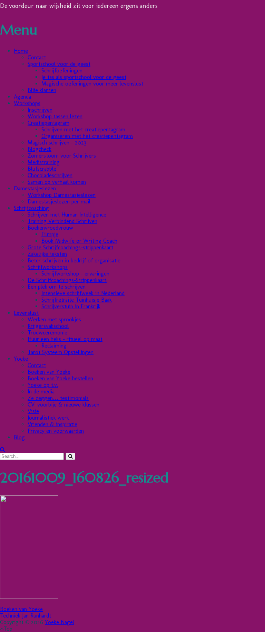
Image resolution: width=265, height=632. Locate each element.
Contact (37, 57)
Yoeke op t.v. (43, 385)
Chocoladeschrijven (50, 175)
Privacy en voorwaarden (56, 431)
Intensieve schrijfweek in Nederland (83, 293)
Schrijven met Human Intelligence (67, 214)
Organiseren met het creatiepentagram (87, 136)
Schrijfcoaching (31, 208)
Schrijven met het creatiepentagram (83, 129)
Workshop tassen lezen (55, 116)
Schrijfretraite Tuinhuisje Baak (76, 300)
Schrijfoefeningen (61, 70)
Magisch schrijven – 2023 (57, 142)
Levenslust (26, 313)
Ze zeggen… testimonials (58, 398)
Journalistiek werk (48, 417)
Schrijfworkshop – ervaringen (75, 273)
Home (21, 51)
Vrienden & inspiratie (52, 424)
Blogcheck (39, 149)
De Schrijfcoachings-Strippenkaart (67, 280)
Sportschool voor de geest (59, 64)
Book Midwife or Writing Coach (79, 241)
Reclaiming (54, 345)
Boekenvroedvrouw (50, 227)
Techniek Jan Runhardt (25, 615)
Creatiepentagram (48, 123)
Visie (33, 411)
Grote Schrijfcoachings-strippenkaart (70, 247)
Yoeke (21, 358)
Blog (19, 437)
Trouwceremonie (47, 332)
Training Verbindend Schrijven (62, 221)
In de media (41, 391)
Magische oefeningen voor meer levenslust (92, 83)
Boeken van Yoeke (49, 372)
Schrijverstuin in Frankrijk (70, 306)
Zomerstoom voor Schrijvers (62, 155)
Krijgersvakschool (48, 326)
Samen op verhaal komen (57, 182)
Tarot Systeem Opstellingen (61, 352)
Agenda (22, 96)
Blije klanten (42, 90)
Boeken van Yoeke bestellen (60, 378)
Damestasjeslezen (35, 188)
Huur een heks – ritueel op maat (65, 339)
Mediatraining (44, 162)
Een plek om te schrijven (57, 286)
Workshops (27, 103)
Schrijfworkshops (48, 267)
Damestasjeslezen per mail (59, 201)
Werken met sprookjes (54, 319)
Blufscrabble (42, 168)
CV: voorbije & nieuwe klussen (63, 404)
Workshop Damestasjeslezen (62, 195)
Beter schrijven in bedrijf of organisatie (74, 260)
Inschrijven (40, 110)
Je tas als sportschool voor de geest (83, 77)
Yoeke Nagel (59, 622)
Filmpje (49, 234)
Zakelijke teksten (47, 254)
